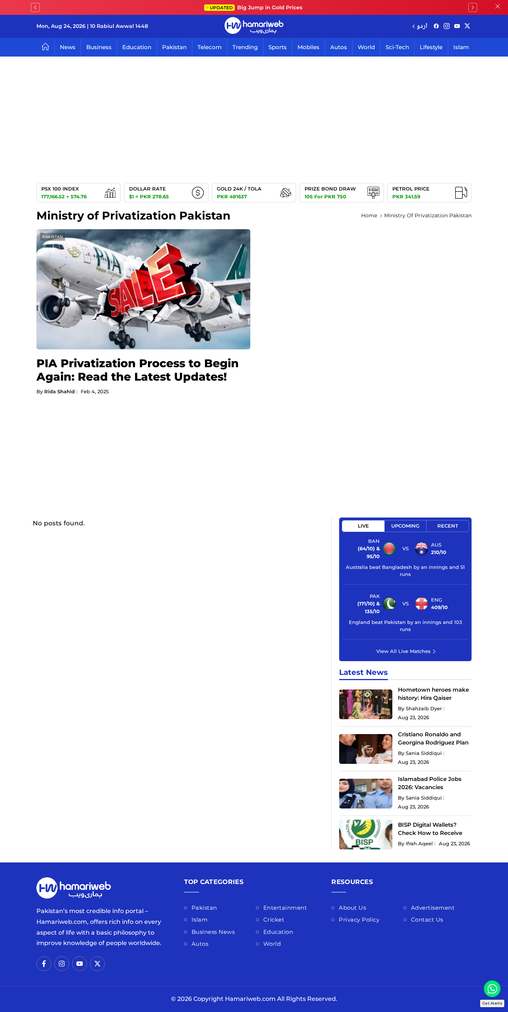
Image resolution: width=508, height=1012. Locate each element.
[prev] (35, 7)
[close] (498, 7)
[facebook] (436, 26)
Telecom (209, 47)
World (366, 47)
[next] (472, 7)
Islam (461, 47)
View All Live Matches (403, 651)
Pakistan (174, 47)
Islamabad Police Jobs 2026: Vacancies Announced (430, 787)
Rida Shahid (59, 391)
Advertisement (433, 907)
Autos (338, 47)
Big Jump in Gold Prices (257, 7)
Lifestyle (431, 47)
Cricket (273, 919)
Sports (278, 47)
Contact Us (427, 919)
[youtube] (457, 26)
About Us (352, 907)
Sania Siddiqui (424, 753)
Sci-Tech (397, 47)
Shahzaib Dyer (424, 708)
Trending (245, 47)
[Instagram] (446, 26)
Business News (213, 931)
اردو (422, 26)
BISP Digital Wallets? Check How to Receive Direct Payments (430, 833)
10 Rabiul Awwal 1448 (119, 26)
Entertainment (285, 907)
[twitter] (467, 26)
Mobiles (308, 47)
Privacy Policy (359, 919)
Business (99, 47)
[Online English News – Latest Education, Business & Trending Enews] (254, 26)
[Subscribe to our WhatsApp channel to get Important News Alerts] (492, 988)
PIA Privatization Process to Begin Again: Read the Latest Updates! (137, 370)
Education (136, 47)
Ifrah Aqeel (419, 843)
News (67, 47)
